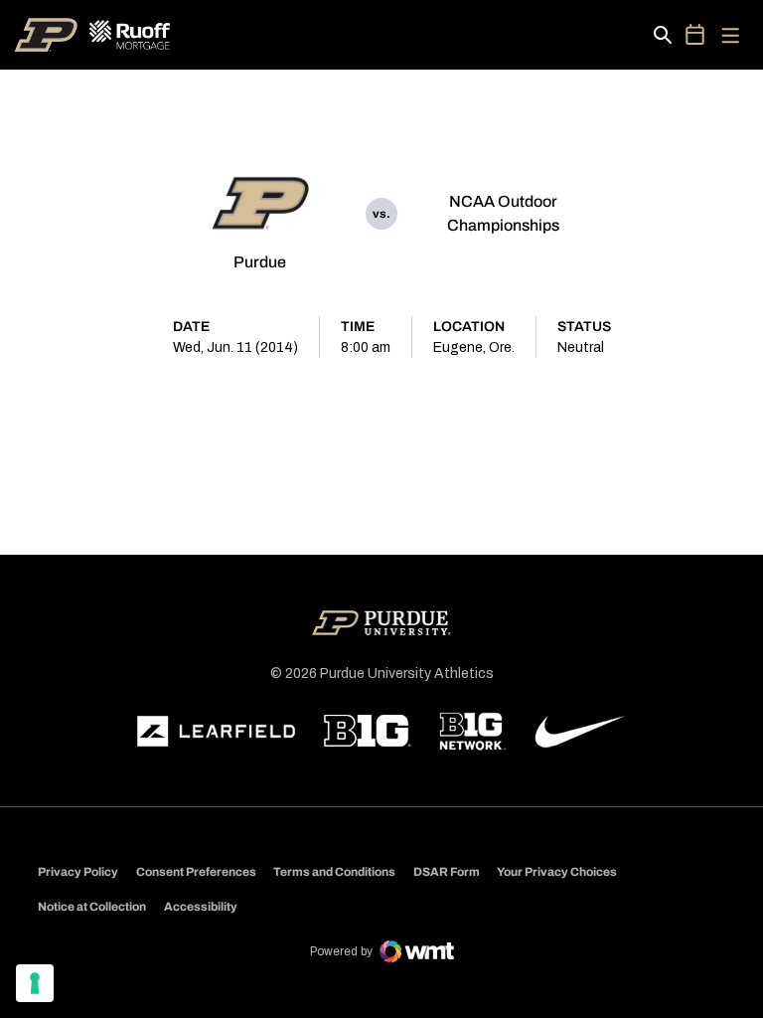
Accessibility (200, 906)
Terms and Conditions (334, 872)
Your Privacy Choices (557, 872)
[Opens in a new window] (216, 732)
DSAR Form (446, 872)
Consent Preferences (196, 872)
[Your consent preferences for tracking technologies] (35, 983)
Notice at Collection (92, 907)
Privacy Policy (78, 872)
